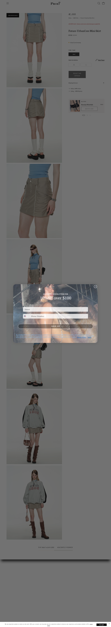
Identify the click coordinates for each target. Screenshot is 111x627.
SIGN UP (55, 326)
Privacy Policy (81, 337)
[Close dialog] (95, 286)
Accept (101, 624)
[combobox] (26, 316)
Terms (89, 337)
